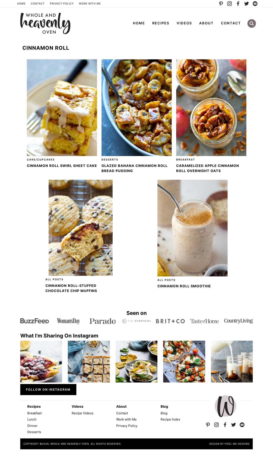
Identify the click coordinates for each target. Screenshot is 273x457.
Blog (164, 413)
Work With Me (90, 3)
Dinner (32, 426)
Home (21, 3)
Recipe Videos (82, 413)
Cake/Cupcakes (41, 159)
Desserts (110, 159)
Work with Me (126, 419)
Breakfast (185, 159)
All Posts (54, 279)
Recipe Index (170, 419)
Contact (38, 3)
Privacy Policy (62, 3)
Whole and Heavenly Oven (45, 23)
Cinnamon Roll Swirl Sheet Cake (62, 166)
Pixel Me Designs (237, 443)
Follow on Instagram (48, 389)
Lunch (31, 419)
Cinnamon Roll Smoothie (184, 286)
